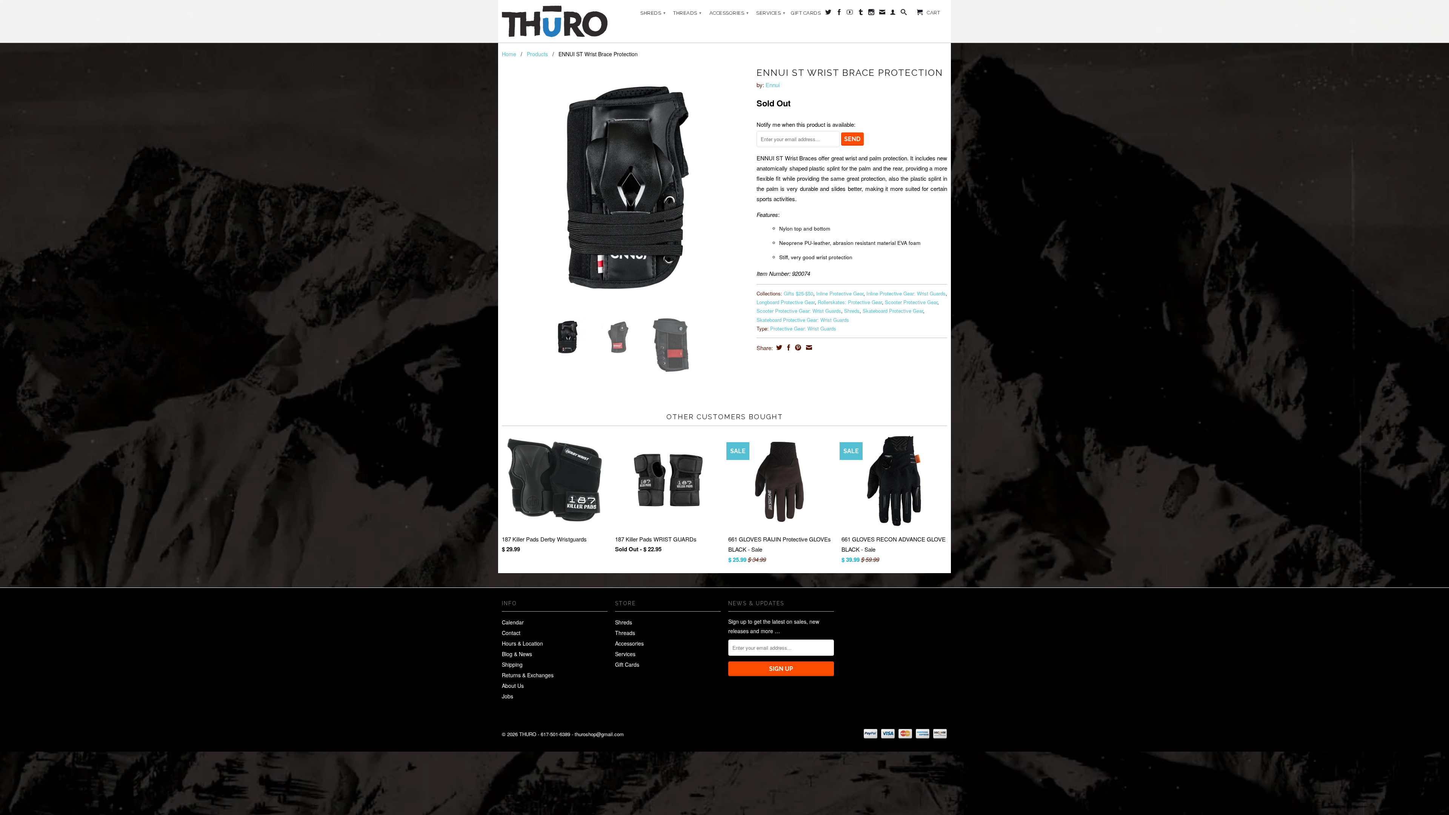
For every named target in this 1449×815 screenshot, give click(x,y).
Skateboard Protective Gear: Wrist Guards (803, 319)
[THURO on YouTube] (850, 13)
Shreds (653, 13)
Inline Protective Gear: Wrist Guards (906, 293)
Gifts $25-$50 (798, 293)
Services (770, 13)
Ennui (773, 85)
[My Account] (893, 13)
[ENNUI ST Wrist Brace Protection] (625, 188)
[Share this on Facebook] (788, 347)
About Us (513, 685)
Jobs (507, 696)
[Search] (904, 13)
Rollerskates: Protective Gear (850, 302)
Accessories (729, 13)
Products (537, 54)
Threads (687, 13)
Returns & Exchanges (528, 675)
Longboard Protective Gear (786, 302)
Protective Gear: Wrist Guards (803, 328)
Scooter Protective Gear (911, 302)
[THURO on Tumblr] (861, 13)
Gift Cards (806, 13)
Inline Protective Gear (839, 293)
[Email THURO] (882, 13)
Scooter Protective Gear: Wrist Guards (799, 310)
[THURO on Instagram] (871, 13)
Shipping (512, 664)
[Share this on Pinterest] (797, 347)
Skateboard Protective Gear (893, 310)
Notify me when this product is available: (806, 124)
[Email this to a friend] (808, 347)
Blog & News (517, 654)
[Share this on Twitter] (778, 347)
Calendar (513, 622)
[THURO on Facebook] (839, 13)
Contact (511, 633)
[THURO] (555, 21)
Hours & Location (522, 643)
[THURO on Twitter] (828, 13)
